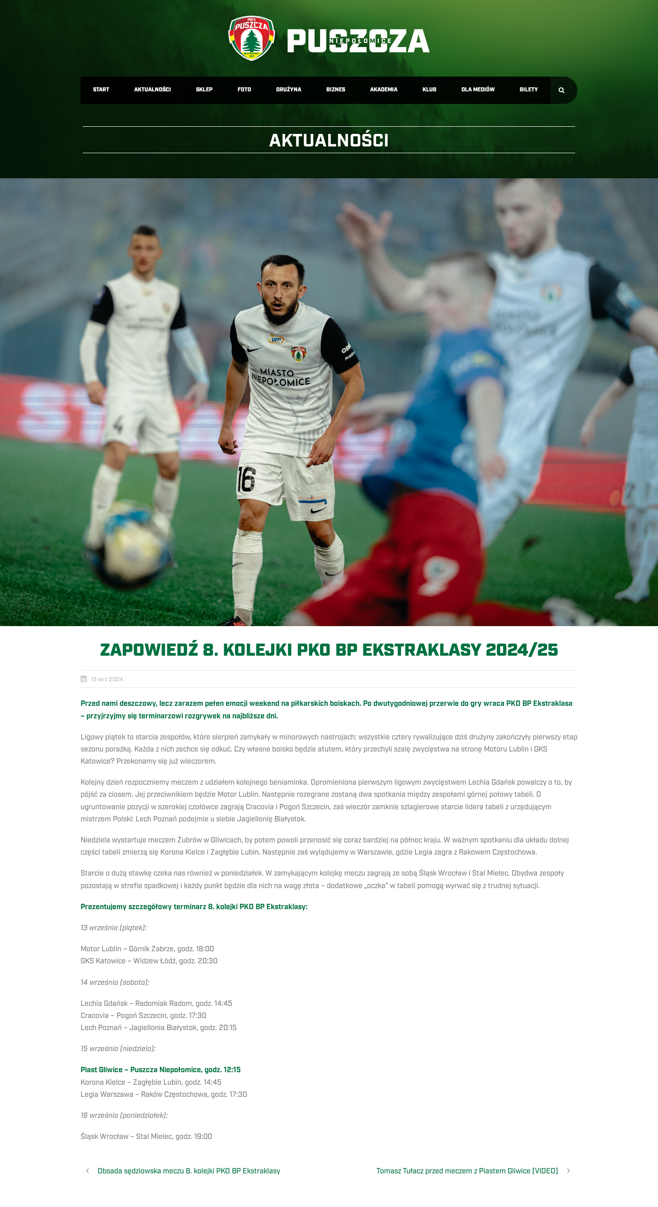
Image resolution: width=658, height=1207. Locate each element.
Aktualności (152, 89)
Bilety (529, 89)
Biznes (335, 89)
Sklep (204, 89)
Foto (244, 89)
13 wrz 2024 (107, 679)
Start (101, 89)
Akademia (383, 89)
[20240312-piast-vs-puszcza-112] (329, 402)
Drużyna (288, 89)
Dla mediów (478, 89)
